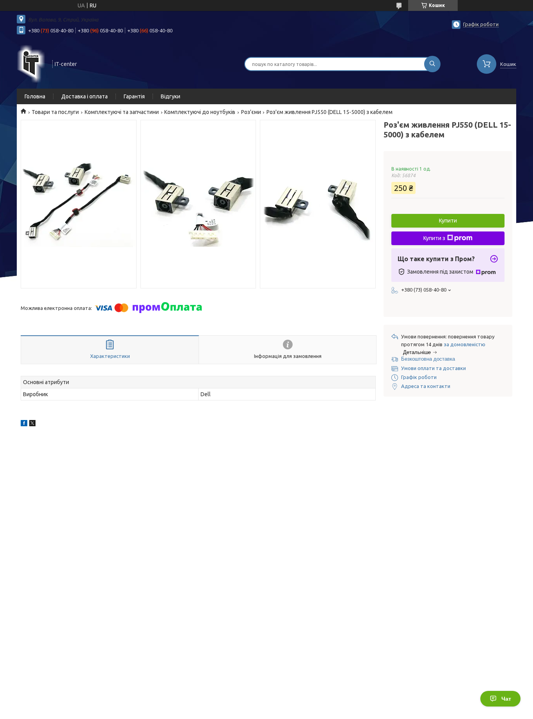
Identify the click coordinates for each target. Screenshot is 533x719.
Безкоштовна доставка (428, 359)
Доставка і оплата (84, 96)
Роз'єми (251, 112)
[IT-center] (31, 63)
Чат (506, 699)
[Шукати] (432, 64)
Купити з (434, 238)
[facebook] (24, 424)
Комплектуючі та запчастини (122, 112)
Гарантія (134, 96)
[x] (32, 424)
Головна (35, 96)
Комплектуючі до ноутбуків (199, 112)
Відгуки (170, 96)
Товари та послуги (55, 112)
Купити (448, 220)
